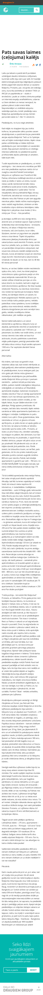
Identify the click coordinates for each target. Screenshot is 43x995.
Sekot (33, 970)
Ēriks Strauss (15, 64)
